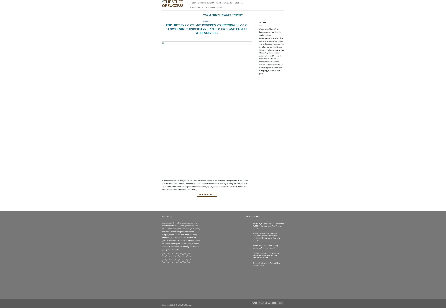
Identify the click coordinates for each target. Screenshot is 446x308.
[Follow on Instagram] (264, 5)
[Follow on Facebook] (261, 5)
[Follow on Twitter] (270, 5)
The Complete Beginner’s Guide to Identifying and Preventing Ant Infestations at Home (266, 255)
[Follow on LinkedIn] (279, 5)
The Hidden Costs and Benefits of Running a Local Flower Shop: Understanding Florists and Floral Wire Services (207, 29)
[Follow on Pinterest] (276, 5)
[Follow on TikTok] (267, 5)
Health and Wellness (224, 3)
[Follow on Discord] (189, 255)
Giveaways (210, 7)
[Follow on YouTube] (282, 5)
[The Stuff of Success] (173, 5)
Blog (194, 3)
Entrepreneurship (206, 3)
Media (219, 7)
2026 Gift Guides (196, 7)
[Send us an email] (273, 5)
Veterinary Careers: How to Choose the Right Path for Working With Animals (268, 224)
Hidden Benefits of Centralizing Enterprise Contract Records (265, 246)
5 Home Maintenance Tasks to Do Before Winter (266, 264)
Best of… (239, 3)
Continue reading (207, 195)
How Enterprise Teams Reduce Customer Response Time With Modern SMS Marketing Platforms (266, 235)
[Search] (189, 3)
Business (206, 22)
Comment (256, 228)
